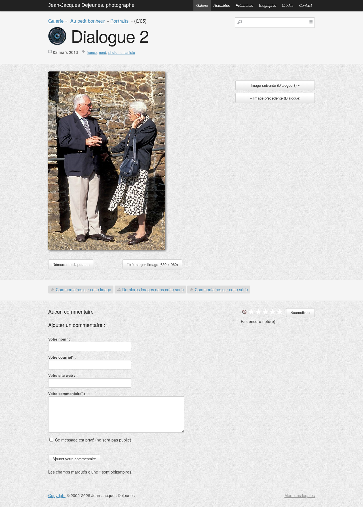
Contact (305, 5)
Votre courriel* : (62, 357)
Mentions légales (299, 495)
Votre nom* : (59, 339)
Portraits (119, 20)
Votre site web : (61, 375)
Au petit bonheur (87, 20)
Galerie (202, 5)
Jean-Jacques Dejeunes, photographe (91, 5)
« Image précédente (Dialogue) (275, 98)
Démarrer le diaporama (71, 264)
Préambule (244, 5)
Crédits (288, 5)
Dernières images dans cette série (153, 289)
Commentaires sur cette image (83, 289)
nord (102, 52)
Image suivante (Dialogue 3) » (275, 85)
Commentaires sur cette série (221, 289)
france (92, 52)
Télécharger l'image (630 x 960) (152, 264)
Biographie (267, 5)
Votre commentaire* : (66, 393)
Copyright (57, 495)
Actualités (222, 5)
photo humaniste (121, 52)
